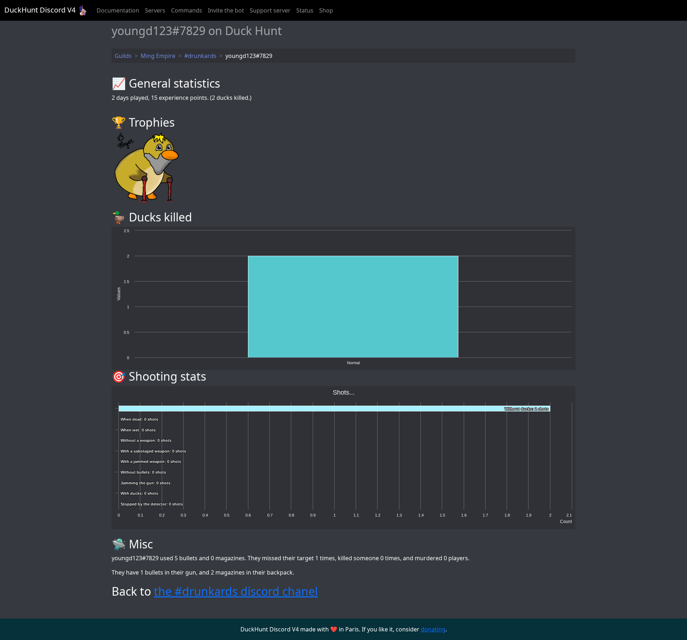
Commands (186, 10)
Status (304, 10)
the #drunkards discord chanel (236, 591)
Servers (155, 10)
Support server (270, 10)
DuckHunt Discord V (39, 10)
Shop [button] (326, 10)
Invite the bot (226, 10)
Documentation (118, 10)
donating (433, 629)
